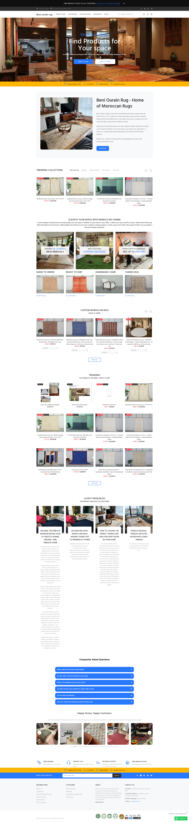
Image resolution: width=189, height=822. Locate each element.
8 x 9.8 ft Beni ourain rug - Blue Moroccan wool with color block (80, 436)
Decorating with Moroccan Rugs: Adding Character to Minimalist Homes (80, 535)
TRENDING (94, 375)
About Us (39, 789)
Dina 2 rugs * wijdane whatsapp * (50, 405)
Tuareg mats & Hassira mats (74, 794)
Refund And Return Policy (44, 794)
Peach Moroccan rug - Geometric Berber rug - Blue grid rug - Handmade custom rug (50, 341)
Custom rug (69, 797)
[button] (39, 733)
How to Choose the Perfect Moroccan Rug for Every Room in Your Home (109, 535)
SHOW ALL (94, 360)
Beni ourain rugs (70, 789)
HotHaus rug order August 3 (80, 405)
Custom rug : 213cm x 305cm (139, 199)
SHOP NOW (102, 148)
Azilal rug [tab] (84, 170)
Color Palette (40, 800)
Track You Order (41, 802)
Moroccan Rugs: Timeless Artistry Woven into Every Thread (139, 535)
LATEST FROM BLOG (94, 498)
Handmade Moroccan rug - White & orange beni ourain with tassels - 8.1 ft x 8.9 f (50, 436)
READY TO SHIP (83, 61)
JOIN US (116, 775)
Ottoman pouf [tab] (106, 170)
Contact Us (39, 791)
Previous (146, 170)
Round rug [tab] (116, 170)
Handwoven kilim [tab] (94, 170)
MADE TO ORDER (105, 61)
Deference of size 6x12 (109, 405)
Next (151, 170)
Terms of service (41, 797)
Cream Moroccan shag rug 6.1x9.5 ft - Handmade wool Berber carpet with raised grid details (109, 472)
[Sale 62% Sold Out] (109, 392)
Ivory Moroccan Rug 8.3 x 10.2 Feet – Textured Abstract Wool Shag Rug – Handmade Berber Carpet (50, 201)
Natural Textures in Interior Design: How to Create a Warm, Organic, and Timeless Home (50, 536)
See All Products (41, 296)
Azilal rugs (69, 791)
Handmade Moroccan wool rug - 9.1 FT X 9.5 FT (139, 405)
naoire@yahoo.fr (135, 801)
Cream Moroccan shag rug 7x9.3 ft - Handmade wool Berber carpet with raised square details (138, 471)
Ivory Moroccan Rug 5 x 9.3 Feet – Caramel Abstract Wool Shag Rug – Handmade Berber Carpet (80, 201)
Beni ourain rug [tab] (74, 170)
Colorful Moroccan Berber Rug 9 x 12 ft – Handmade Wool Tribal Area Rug (109, 200)
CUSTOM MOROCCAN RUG (94, 310)
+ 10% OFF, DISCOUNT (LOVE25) (108, 3)
